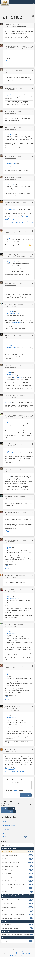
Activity (6, 829)
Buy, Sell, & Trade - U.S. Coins (17, 881)
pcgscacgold (8, 202)
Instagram (7, 61)
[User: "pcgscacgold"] (1, 201)
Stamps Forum (17, 924)
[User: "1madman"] (1, 575)
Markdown (14, 790)
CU (18, 955)
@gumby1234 (11, 345)
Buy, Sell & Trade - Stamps (17, 928)
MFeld (6, 304)
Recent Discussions (10, 825)
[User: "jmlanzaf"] (1, 127)
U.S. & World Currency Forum (17, 866)
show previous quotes (13, 313)
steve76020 (8, 70)
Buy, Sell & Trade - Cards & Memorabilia (17, 914)
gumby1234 (8, 24)
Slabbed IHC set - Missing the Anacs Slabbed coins (16, 771)
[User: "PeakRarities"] (1, 45)
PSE (29, 954)
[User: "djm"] (1, 111)
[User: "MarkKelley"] (1, 495)
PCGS (22, 954)
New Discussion (7, 811)
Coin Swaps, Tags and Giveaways (17, 877)
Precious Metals (17, 873)
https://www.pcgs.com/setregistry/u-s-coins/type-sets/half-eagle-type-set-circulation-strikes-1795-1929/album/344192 (19, 218)
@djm (8, 422)
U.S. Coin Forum (22, 26)
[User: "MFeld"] (1, 304)
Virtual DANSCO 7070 (9, 769)
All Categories (6, 845)
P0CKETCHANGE (9, 231)
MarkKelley (8, 496)
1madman (7, 575)
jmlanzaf (7, 127)
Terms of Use (21, 952)
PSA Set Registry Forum (17, 907)
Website (6, 60)
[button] (33, 16)
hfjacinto (7, 750)
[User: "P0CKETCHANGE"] (1, 230)
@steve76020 (10, 134)
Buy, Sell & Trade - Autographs (17, 918)
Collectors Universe (22, 950)
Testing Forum (17, 941)
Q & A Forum (17, 859)
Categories (8, 822)
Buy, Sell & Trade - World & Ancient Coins (17, 884)
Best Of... (7, 833)
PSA (26, 954)
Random (17, 891)
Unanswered (15, 837)
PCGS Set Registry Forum (17, 855)
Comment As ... (26, 795)
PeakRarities (8, 46)
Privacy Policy (13, 952)
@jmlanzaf (10, 311)
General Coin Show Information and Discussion (17, 934)
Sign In (4, 808)
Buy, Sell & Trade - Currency (17, 888)
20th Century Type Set (10, 768)
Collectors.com (13, 955)
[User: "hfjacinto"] (1, 749)
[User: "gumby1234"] (1, 24)
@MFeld (9, 372)
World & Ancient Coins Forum (17, 862)
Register (11, 808)
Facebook (7, 63)
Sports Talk (17, 911)
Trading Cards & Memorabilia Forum (17, 900)
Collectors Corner (15, 954)
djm (6, 111)
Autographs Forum (17, 903)
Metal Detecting (17, 870)
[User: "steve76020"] (1, 69)
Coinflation (23, 955)
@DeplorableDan (10, 95)
